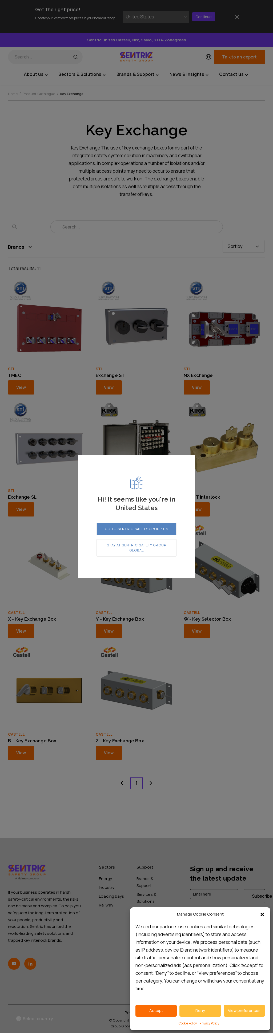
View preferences (244, 1010)
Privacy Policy (209, 1023)
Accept (156, 1010)
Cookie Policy (188, 1023)
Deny (200, 1010)
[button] (262, 914)
